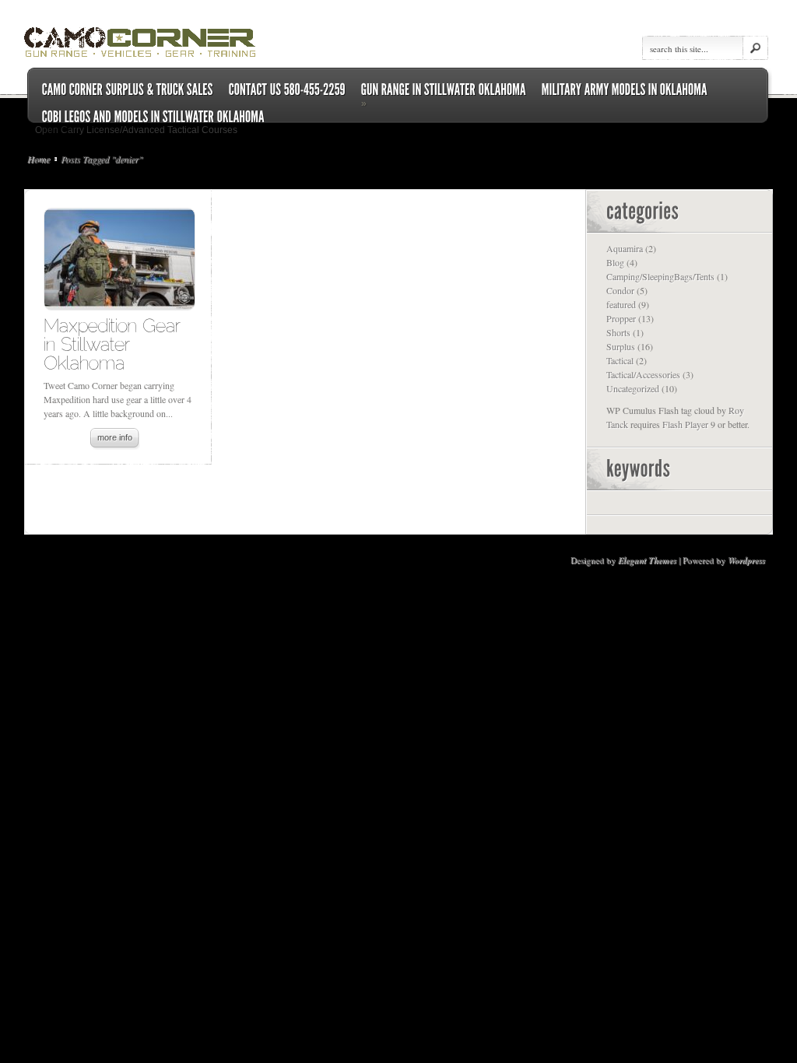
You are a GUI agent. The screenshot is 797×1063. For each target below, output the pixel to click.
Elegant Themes (647, 560)
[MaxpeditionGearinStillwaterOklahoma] (115, 343)
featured (621, 304)
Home (38, 159)
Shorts (618, 332)
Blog (615, 262)
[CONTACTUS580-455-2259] (287, 89)
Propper (621, 318)
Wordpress (746, 560)
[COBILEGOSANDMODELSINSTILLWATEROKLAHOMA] (153, 117)
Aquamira (624, 248)
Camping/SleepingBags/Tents (660, 276)
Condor (620, 290)
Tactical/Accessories (643, 374)
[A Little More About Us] (127, 89)
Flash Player (685, 424)
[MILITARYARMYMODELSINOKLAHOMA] (624, 89)
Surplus (620, 346)
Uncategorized (632, 388)
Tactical (620, 360)
